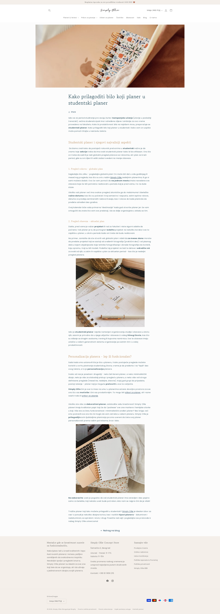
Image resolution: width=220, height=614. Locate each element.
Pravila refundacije (105, 609)
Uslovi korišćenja (141, 556)
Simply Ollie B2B (141, 568)
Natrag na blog (111, 530)
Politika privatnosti (142, 564)
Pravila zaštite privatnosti (87, 609)
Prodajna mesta (141, 548)
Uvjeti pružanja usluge (122, 609)
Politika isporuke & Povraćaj (146, 560)
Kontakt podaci (138, 609)
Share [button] (73, 112)
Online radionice (141, 552)
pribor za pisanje (90, 395)
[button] (49, 10)
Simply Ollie (115, 177)
